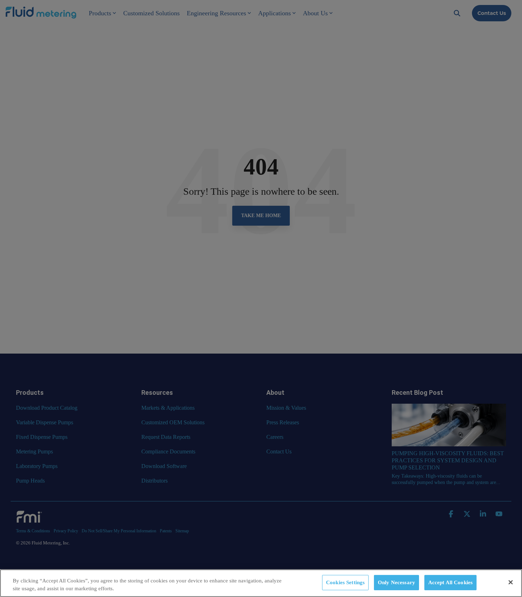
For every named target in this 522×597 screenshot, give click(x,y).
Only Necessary (396, 582)
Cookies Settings (345, 582)
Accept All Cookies (450, 582)
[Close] (510, 582)
